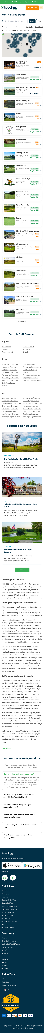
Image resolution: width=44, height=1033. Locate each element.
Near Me (19, 27)
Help (3, 979)
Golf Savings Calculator (9, 921)
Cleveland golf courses (10, 409)
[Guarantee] (22, 1003)
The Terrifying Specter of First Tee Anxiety (21, 459)
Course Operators (7, 947)
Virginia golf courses (30, 378)
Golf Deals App (6, 918)
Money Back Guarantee (9, 941)
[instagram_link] (13, 878)
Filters (3, 27)
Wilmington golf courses (32, 417)
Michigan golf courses (10, 375)
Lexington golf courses (31, 398)
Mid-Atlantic (6, 347)
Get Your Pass (32, 7)
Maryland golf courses (10, 372)
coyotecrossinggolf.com (11, 560)
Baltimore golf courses (10, 401)
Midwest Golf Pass (7, 903)
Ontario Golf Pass (7, 915)
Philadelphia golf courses (32, 409)
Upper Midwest (7, 352)
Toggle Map (30, 27)
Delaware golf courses (10, 364)
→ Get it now (34, 2)
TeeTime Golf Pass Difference (11, 944)
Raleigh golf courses (30, 414)
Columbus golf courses (10, 411)
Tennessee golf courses (31, 375)
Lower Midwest (28, 347)
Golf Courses (6, 891)
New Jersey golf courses (10, 378)
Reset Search (39, 27)
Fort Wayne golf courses (10, 414)
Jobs (3, 956)
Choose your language (9, 985)
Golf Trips (5, 968)
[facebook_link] (5, 878)
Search (32, 21)
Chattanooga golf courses (11, 403)
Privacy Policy (15, 1028)
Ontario (26, 352)
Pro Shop (4, 962)
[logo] (22, 854)
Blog (3, 924)
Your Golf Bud (9, 456)
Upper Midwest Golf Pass (9, 909)
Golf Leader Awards (8, 927)
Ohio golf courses (29, 364)
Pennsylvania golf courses (32, 367)
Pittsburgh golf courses (31, 411)
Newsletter (5, 959)
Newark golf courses (30, 406)
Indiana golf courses (9, 367)
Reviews (4, 965)
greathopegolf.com (10, 515)
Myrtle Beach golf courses (32, 403)
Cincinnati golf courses (10, 406)
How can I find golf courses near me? (18, 774)
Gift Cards (5, 953)
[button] (27, 44)
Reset (39, 21)
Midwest (5, 349)
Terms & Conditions (27, 1028)
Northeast (26, 349)
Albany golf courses (9, 398)
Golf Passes (5, 894)
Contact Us (5, 982)
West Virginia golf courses (32, 380)
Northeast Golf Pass (8, 912)
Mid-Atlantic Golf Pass (9, 900)
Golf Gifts (5, 950)
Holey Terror (8, 501)
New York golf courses (10, 380)
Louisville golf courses (31, 401)
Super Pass (5, 897)
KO (8, 990)
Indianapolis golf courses (11, 417)
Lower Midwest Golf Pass (9, 906)
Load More (22, 321)
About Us (4, 938)
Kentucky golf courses (9, 370)
